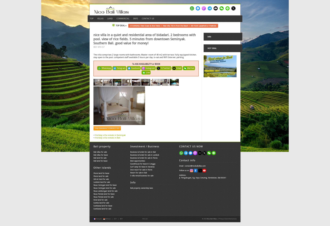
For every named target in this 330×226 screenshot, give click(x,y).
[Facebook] (198, 8)
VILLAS (100, 18)
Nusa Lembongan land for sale (105, 191)
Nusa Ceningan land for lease (105, 185)
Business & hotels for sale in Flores (144, 158)
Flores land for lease (101, 173)
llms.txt (145, 219)
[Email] (216, 8)
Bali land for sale (99, 158)
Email (179, 68)
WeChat (190, 68)
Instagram (150, 68)
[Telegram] (210, 8)
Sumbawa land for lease (102, 206)
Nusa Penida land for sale (103, 197)
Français (99, 219)
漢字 (121, 219)
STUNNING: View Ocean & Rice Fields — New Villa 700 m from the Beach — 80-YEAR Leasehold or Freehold (173, 26)
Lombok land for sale (101, 182)
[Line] (228, 8)
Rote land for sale (100, 200)
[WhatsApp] (192, 8)
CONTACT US (148, 18)
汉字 (115, 219)
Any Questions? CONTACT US (107, 128)
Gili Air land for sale (101, 179)
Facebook (135, 68)
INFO (135, 18)
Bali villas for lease (100, 155)
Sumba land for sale (101, 203)
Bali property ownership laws (141, 188)
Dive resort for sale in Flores (141, 170)
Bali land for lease (100, 161)
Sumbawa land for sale (102, 209)
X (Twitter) (165, 68)
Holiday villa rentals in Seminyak (110, 135)
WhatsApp (106, 68)
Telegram (121, 68)
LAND (110, 18)
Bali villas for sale (100, 152)
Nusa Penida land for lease (103, 194)
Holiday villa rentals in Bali (107, 138)
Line (147, 72)
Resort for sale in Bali (138, 173)
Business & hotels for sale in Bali (143, 152)
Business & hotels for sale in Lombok (144, 155)
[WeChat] (222, 8)
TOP (91, 18)
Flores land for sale (100, 176)
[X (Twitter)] (234, 8)
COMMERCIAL (123, 18)
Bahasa (108, 219)
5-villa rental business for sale (141, 176)
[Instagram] (204, 8)
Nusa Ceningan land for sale (104, 188)
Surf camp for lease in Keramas (142, 167)
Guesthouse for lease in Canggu (142, 164)
